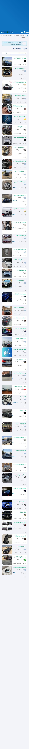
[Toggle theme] (12, 32)
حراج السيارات (22, 35)
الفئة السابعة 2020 (8, 35)
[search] (6, 53)
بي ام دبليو (16, 35)
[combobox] (18, 53)
